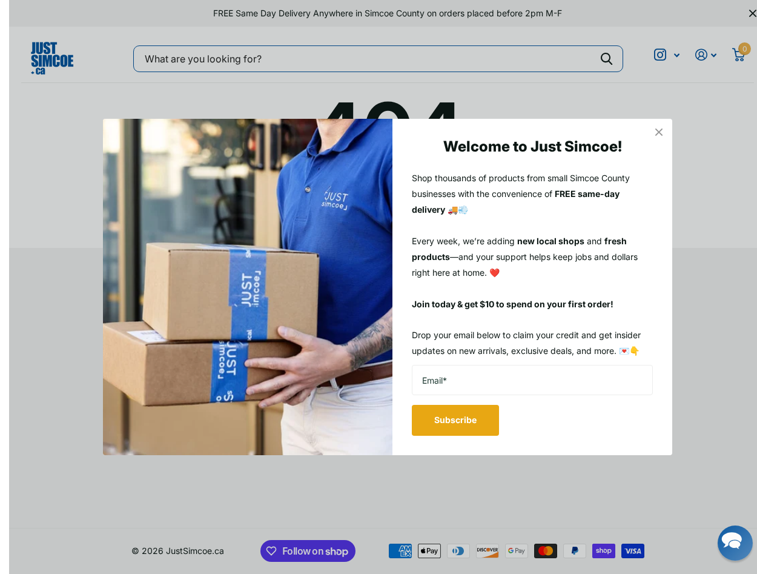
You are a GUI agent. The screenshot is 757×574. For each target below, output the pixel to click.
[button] (735, 543)
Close (659, 132)
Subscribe (455, 420)
